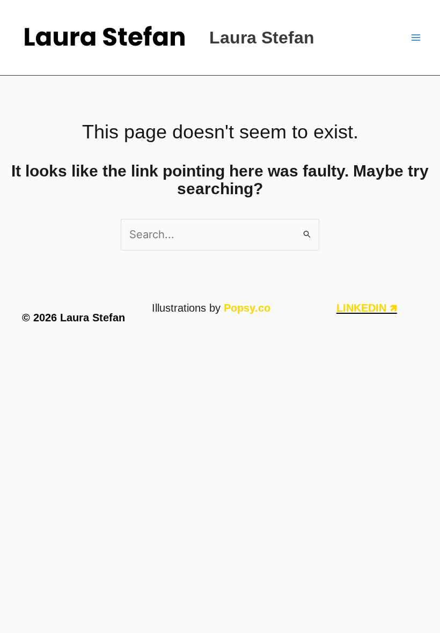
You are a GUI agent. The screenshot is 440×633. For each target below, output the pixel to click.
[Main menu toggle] (415, 37)
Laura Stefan (261, 37)
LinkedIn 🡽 (366, 308)
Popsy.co (247, 308)
